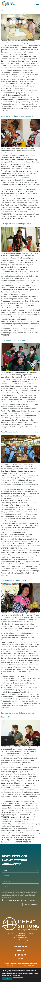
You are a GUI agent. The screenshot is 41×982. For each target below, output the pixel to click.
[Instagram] (22, 955)
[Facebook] (19, 955)
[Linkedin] (15, 955)
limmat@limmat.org (21, 940)
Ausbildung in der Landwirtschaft (13, 580)
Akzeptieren (7, 979)
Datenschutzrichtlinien (25, 900)
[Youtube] (25, 955)
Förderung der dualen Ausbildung (14, 11)
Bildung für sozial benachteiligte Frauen (16, 224)
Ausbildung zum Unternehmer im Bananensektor (20, 432)
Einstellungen (16, 975)
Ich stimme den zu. (20, 900)
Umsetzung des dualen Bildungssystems (17, 116)
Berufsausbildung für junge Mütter (14, 340)
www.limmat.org (20, 942)
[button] (37, 4)
